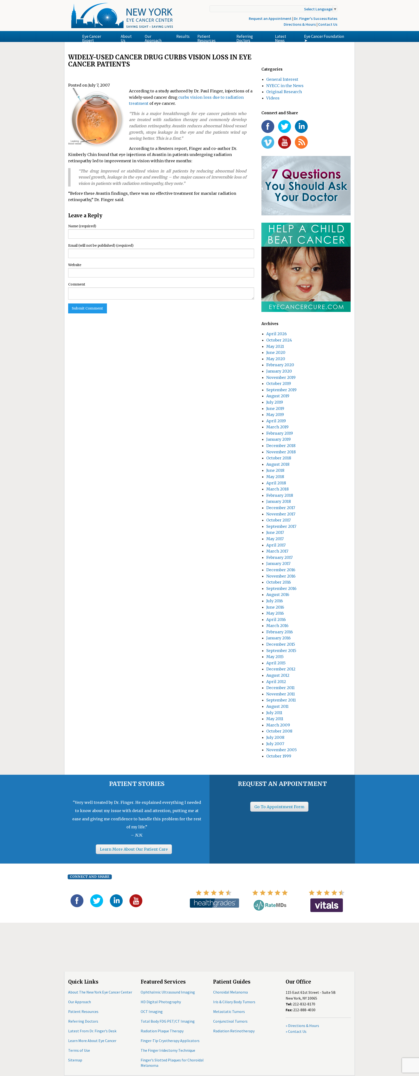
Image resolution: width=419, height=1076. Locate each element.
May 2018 (275, 476)
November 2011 (280, 694)
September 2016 (281, 588)
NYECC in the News (285, 85)
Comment (76, 284)
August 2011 (277, 706)
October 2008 (279, 731)
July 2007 (275, 743)
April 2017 (276, 545)
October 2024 (279, 340)
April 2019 (276, 420)
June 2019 (275, 408)
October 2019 (278, 383)
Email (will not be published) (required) (101, 245)
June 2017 (275, 532)
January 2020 (279, 371)
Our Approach (153, 38)
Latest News (280, 38)
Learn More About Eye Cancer (92, 1040)
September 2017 (281, 526)
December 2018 (281, 445)
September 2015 (281, 650)
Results (183, 36)
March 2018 (277, 489)
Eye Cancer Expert (91, 38)
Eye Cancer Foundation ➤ (324, 38)
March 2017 (277, 551)
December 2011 (280, 687)
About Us (126, 38)
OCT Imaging (152, 1011)
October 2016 (278, 582)
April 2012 (276, 681)
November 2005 (281, 749)
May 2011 (274, 718)
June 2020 (275, 352)
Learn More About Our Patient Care (134, 849)
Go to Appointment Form (279, 806)
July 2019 (274, 402)
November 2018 (281, 451)
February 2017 (279, 557)
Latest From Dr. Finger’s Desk (92, 1030)
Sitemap (75, 1060)
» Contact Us (296, 1031)
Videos (273, 98)
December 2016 (280, 569)
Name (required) (82, 226)
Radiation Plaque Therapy (162, 1030)
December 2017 (280, 507)
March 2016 (277, 625)
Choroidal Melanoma (230, 992)
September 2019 (281, 389)
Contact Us (327, 24)
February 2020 (280, 364)
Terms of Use (79, 1050)
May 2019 (275, 414)
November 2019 (281, 377)
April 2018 (276, 483)
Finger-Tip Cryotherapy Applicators (170, 1040)
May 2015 (275, 656)
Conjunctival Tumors (230, 1021)
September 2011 (281, 700)
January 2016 (278, 638)
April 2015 (276, 662)
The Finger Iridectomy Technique (168, 1050)
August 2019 (277, 395)
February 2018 (279, 495)
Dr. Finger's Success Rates (315, 18)
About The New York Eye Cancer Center (100, 992)
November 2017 (280, 514)
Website (74, 265)
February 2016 (279, 631)
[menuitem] (97, 36)
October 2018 (278, 458)
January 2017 (278, 563)
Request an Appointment (270, 18)
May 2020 (275, 358)
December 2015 (280, 644)
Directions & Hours (300, 24)
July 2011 (274, 712)
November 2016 (281, 576)
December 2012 (280, 669)
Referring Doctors (244, 38)
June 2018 (275, 470)
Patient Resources (206, 38)
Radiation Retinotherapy (234, 1030)
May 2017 (275, 538)
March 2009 (278, 725)
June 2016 (275, 607)
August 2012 (277, 675)
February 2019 (279, 433)
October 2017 (278, 520)
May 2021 (275, 346)
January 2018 (278, 501)
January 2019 (278, 439)
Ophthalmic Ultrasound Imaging (168, 992)
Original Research (284, 91)
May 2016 (275, 613)
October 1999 (278, 756)
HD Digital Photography (161, 1001)
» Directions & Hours (302, 1025)
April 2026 (276, 333)
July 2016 (274, 600)
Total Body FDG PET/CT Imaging (168, 1021)
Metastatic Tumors (229, 1011)
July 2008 (275, 737)
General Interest (282, 79)
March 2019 (277, 426)
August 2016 (277, 594)
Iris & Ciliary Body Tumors (234, 1001)
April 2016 (276, 619)
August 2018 (278, 464)
